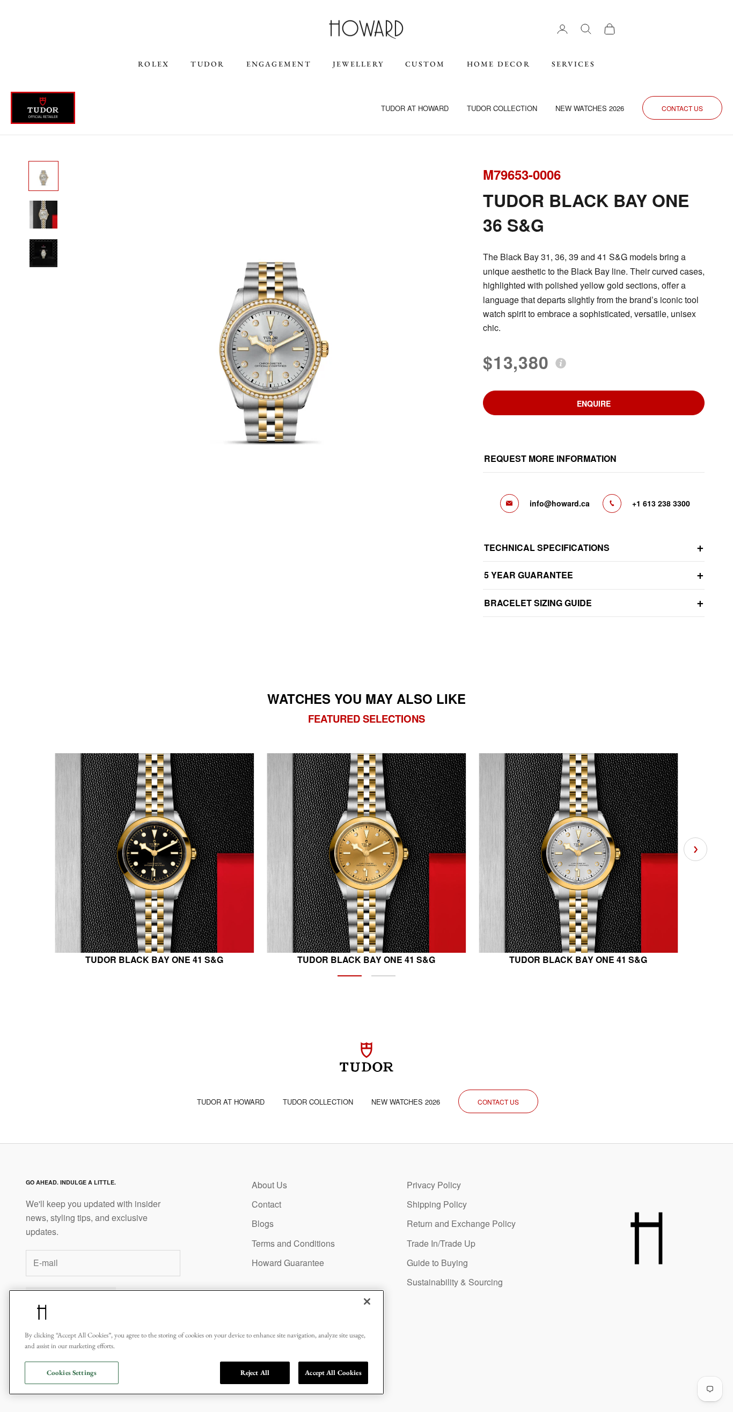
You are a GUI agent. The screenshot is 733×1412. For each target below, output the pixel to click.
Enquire (594, 403)
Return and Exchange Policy (461, 1223)
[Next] (695, 849)
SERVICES (573, 64)
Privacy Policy (434, 1185)
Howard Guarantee (288, 1262)
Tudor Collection (502, 108)
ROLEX (153, 64)
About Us (269, 1185)
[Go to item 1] (43, 176)
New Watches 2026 (589, 108)
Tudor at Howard (415, 108)
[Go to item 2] (43, 215)
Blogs (263, 1223)
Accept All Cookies (333, 1372)
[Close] (367, 1301)
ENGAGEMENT (278, 64)
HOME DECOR (498, 64)
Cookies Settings (72, 1372)
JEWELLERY (358, 64)
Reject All (254, 1372)
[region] (196, 1342)
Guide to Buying (437, 1262)
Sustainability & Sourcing (455, 1282)
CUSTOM (425, 64)
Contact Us (682, 108)
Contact (266, 1204)
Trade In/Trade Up (441, 1243)
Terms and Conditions (293, 1243)
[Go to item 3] (43, 253)
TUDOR (207, 64)
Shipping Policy (437, 1204)
